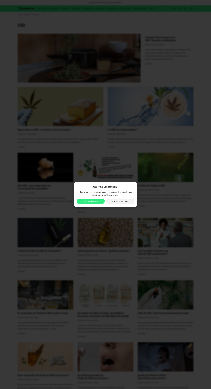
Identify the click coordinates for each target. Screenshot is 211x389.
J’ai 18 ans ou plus (91, 201)
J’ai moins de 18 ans (120, 201)
